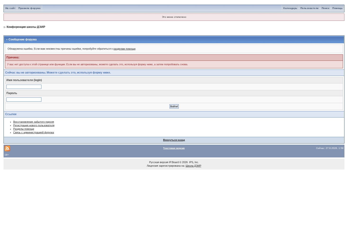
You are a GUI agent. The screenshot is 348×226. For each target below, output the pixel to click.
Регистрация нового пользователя (33, 125)
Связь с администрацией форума (33, 132)
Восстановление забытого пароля (33, 121)
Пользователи (309, 8)
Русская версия (158, 162)
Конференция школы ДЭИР (26, 27)
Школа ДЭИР (193, 165)
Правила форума (29, 8)
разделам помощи (124, 48)
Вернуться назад (174, 140)
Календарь (290, 8)
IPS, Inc (193, 162)
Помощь (337, 8)
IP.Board (174, 162)
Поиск (326, 8)
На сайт (10, 8)
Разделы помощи (23, 128)
